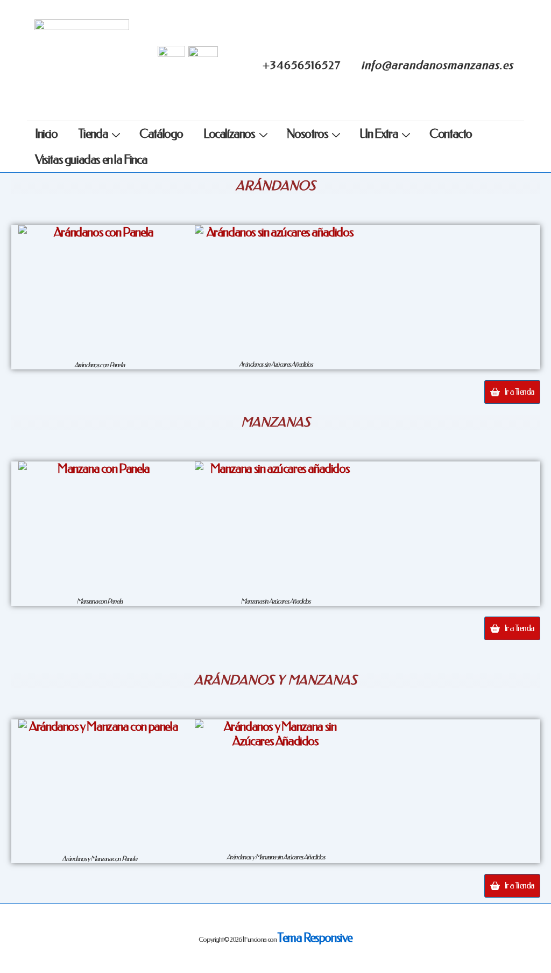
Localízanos (229, 134)
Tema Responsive (314, 937)
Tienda (93, 134)
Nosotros (307, 134)
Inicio (46, 134)
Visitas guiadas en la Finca (91, 159)
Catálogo (161, 134)
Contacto (450, 134)
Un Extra (378, 134)
